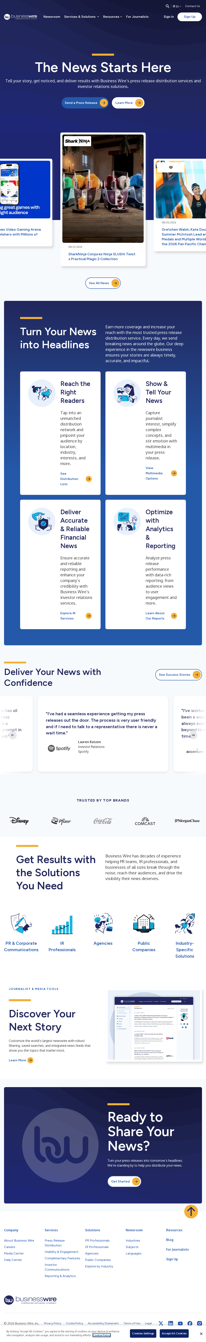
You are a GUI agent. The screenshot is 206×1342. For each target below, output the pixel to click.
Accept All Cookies (174, 1333)
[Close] (201, 1334)
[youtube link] (180, 1323)
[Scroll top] (191, 1211)
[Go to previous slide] (13, 735)
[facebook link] (189, 1323)
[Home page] (20, 17)
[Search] (167, 6)
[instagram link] (199, 1323)
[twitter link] (161, 1323)
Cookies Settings (143, 1333)
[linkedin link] (170, 1323)
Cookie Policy (101, 1335)
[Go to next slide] (193, 735)
